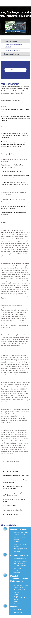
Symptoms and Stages (12, 50)
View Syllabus (15, 70)
